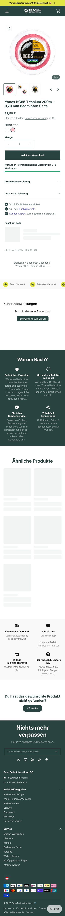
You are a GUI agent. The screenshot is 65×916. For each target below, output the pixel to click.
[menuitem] (33, 794)
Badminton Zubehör (37, 262)
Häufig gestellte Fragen (16, 860)
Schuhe (8, 807)
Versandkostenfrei (15, 635)
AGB (6, 912)
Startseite (19, 262)
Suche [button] (34, 708)
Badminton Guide (13, 847)
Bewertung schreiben (33, 318)
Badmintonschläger (14, 794)
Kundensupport (17, 213)
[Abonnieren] (56, 751)
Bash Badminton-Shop (22, 903)
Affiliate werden (12, 864)
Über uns (8, 838)
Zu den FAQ (48, 673)
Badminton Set (11, 803)
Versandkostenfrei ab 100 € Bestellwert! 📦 (30, 3)
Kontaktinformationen (26, 908)
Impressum (9, 908)
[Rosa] (13, 130)
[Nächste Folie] (58, 89)
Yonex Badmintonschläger (17, 798)
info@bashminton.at (48, 645)
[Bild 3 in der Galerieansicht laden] (35, 89)
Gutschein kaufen (13, 821)
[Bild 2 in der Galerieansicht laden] (22, 89)
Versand (8, 851)
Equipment (9, 812)
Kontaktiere (14, 439)
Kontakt (7, 842)
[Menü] (7, 11)
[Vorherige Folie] (51, 89)
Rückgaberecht (27, 209)
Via (48, 635)
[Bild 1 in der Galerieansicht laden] (9, 89)
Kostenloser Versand (35, 118)
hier (17, 670)
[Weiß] (7, 130)
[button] (58, 11)
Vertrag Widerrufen (14, 834)
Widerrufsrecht (12, 856)
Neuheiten (9, 816)
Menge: (9, 137)
